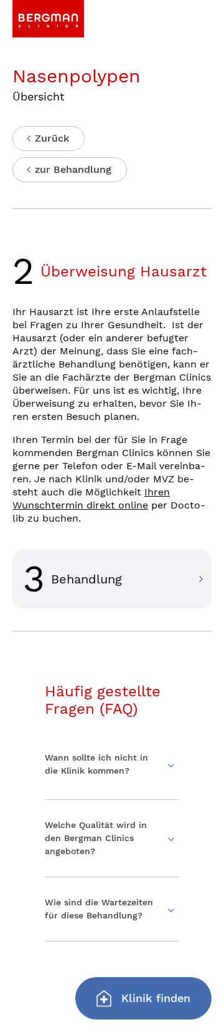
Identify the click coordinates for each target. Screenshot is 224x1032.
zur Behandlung (73, 169)
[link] (48, 18)
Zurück (52, 138)
